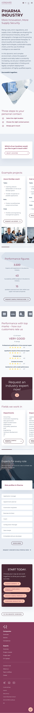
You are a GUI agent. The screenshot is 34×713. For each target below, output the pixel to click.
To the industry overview (12, 614)
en (28, 2)
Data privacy (6, 693)
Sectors (5, 637)
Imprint (5, 690)
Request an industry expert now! (17, 385)
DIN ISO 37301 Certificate (9, 700)
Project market (7, 652)
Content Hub (7, 665)
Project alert (6, 655)
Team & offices (7, 672)
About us (5, 669)
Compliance (6, 641)
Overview (6, 634)
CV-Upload (6, 658)
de (25, 2)
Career (5, 675)
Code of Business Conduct (9, 696)
